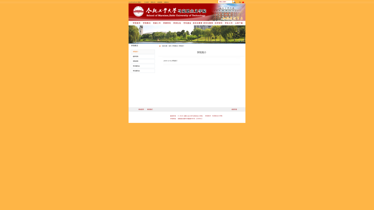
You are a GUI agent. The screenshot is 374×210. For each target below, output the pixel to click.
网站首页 (141, 109)
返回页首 (234, 109)
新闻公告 (153, 2)
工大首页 (146, 2)
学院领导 (135, 61)
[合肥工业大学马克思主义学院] (138, 6)
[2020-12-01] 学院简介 (170, 61)
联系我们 (150, 109)
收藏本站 (166, 2)
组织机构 (135, 56)
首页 (170, 46)
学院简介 (181, 46)
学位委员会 (136, 71)
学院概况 (175, 46)
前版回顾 (159, 2)
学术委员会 (136, 66)
